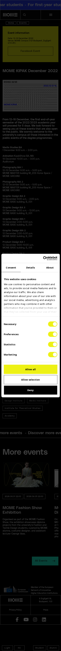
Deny (30, 390)
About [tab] (50, 267)
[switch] (52, 334)
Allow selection (30, 379)
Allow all (30, 369)
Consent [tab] (11, 267)
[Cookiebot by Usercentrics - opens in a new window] (43, 258)
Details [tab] (30, 267)
